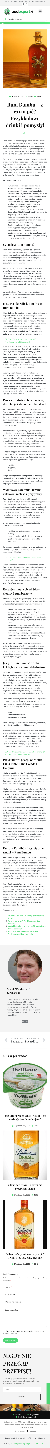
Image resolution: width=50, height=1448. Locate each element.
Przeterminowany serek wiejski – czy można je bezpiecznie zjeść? (25, 1117)
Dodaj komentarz (12, 1310)
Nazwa (8, 1287)
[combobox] (25, 19)
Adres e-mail (10, 1294)
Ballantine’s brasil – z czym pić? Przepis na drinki (25, 1186)
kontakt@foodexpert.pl (20, 1444)
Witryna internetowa (13, 1302)
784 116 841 (40, 1444)
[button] (40, 11)
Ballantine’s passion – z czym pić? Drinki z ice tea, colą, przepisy (25, 1255)
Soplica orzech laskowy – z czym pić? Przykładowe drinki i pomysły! (24, 932)
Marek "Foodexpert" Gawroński (18, 991)
